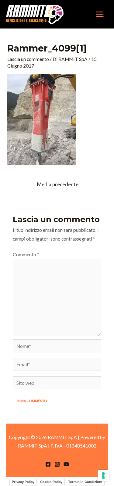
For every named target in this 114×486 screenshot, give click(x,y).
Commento (26, 254)
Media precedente (57, 184)
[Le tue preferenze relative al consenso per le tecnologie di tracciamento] (103, 475)
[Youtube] (66, 464)
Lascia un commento (28, 59)
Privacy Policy (23, 482)
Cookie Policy (51, 482)
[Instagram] (57, 464)
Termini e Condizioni (85, 482)
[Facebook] (48, 464)
